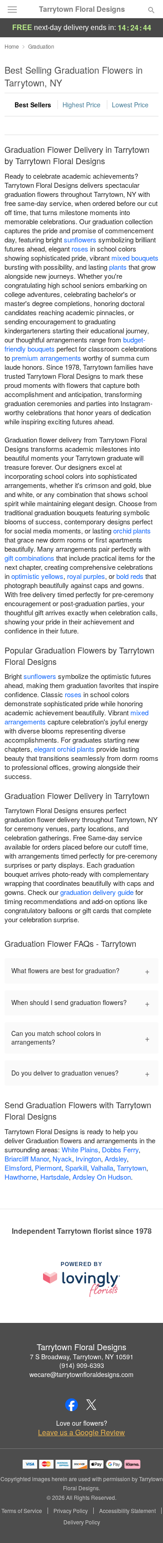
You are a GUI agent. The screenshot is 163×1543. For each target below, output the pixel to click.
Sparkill (76, 1167)
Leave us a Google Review (81, 1432)
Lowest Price (130, 104)
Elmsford (18, 1167)
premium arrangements (46, 357)
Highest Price (81, 104)
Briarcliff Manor (27, 1158)
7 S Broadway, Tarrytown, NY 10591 (82, 1356)
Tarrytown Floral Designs (82, 9)
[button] (144, 1522)
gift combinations (29, 558)
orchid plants (132, 530)
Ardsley (116, 1158)
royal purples (86, 576)
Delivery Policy (81, 1522)
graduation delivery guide (97, 892)
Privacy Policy (70, 1510)
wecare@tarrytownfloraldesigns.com (81, 1374)
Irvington (88, 1158)
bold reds (130, 576)
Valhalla (102, 1167)
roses (80, 248)
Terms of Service (21, 1510)
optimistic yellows (37, 576)
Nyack (62, 1158)
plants (118, 266)
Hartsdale (54, 1176)
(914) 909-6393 (81, 1365)
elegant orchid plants (64, 749)
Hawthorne (21, 1176)
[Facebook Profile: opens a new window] (71, 1404)
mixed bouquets (134, 257)
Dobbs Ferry (120, 1149)
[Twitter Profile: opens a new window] (91, 1404)
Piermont (48, 1167)
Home (12, 46)
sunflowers (80, 239)
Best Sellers (32, 104)
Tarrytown (131, 1167)
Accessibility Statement (127, 1510)
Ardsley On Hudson (101, 1176)
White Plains (80, 1149)
